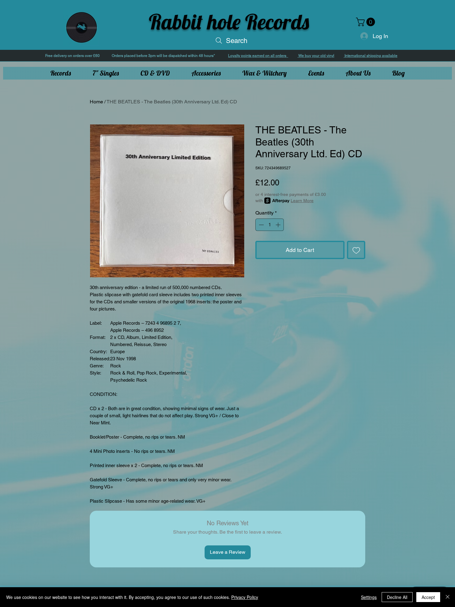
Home (96, 102)
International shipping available (370, 56)
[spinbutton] (269, 225)
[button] (366, 22)
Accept (428, 597)
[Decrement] (260, 225)
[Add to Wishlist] (356, 250)
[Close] (447, 597)
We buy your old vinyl (315, 56)
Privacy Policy (244, 597)
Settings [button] (369, 597)
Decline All (397, 597)
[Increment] (278, 225)
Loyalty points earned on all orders (258, 56)
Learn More (302, 200)
